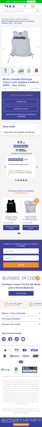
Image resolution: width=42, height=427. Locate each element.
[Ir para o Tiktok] (17, 339)
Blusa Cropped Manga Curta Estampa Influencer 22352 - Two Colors (31, 218)
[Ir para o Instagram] (4, 339)
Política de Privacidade (22, 422)
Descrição (9, 126)
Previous (4, 49)
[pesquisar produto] (38, 11)
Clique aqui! (31, 1)
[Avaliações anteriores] (4, 166)
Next (38, 47)
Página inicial (9, 19)
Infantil (19, 19)
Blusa (25, 19)
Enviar (21, 265)
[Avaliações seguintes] (37, 166)
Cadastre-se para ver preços (11, 227)
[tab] (18, 233)
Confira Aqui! (21, 293)
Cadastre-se (21, 101)
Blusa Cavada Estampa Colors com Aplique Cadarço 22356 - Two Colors (11, 218)
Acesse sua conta (21, 109)
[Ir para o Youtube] (23, 339)
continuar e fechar (21, 424)
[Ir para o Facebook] (10, 339)
